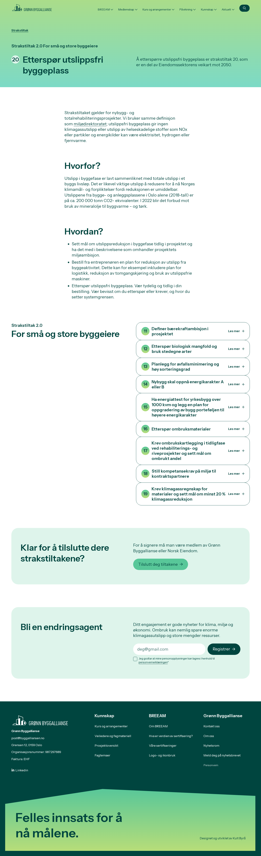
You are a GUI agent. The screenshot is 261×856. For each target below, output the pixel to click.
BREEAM (104, 9)
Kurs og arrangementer (156, 9)
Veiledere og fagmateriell (113, 736)
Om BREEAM (158, 726)
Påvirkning (185, 9)
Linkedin (21, 770)
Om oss (208, 736)
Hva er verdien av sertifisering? (171, 736)
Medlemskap (126, 9)
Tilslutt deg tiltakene (158, 564)
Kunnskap (207, 9)
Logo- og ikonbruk (162, 755)
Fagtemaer (102, 755)
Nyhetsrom (211, 745)
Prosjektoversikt (106, 745)
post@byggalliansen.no (27, 738)
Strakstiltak (19, 30)
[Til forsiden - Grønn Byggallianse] (32, 7)
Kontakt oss (211, 726)
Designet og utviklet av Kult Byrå (223, 838)
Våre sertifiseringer (162, 745)
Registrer (221, 648)
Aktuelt (226, 9)
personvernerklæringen (153, 662)
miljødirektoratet (90, 123)
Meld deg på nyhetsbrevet (222, 755)
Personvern (210, 765)
